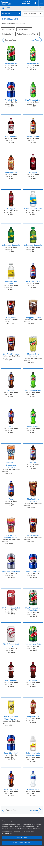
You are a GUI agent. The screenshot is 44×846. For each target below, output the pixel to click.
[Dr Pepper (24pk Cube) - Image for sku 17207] (11, 597)
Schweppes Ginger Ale (11, 245)
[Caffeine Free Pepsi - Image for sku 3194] (33, 125)
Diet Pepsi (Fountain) (11, 354)
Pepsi (11, 426)
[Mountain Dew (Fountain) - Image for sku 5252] (33, 343)
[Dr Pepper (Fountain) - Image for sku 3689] (33, 306)
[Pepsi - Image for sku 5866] (11, 415)
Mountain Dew (11, 64)
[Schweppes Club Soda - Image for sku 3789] (33, 198)
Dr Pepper (33, 173)
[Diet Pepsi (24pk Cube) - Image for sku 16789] (11, 560)
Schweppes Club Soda (33, 209)
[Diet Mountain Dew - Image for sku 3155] (33, 89)
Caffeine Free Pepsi (33, 136)
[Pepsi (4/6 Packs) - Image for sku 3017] (11, 89)
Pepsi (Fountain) (33, 535)
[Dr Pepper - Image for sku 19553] (33, 669)
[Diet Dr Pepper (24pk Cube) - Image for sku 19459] (11, 633)
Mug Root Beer (11, 173)
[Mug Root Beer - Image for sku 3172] (11, 161)
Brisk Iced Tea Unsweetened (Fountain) (11, 465)
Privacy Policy (8, 833)
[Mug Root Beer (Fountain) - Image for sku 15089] (33, 488)
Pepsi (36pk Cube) (11, 753)
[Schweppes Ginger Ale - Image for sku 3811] (33, 234)
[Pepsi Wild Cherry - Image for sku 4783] (33, 270)
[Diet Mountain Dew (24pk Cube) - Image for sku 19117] (33, 597)
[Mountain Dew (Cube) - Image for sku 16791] (33, 633)
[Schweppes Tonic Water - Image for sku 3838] (11, 270)
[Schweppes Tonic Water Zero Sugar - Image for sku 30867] (33, 742)
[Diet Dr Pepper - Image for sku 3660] (11, 125)
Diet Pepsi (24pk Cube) (11, 572)
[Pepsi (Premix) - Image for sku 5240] (11, 306)
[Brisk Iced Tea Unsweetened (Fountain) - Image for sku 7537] (11, 452)
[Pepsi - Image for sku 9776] (11, 488)
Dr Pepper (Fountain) (33, 318)
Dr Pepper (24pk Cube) (11, 608)
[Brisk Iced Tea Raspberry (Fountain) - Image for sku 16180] (11, 524)
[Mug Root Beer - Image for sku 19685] (33, 705)
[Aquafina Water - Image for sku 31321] (33, 778)
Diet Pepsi (11, 390)
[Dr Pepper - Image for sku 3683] (11, 198)
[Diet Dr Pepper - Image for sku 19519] (11, 669)
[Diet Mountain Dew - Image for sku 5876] (33, 379)
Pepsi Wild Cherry (33, 281)
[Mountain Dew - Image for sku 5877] (33, 415)
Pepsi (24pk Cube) (33, 572)
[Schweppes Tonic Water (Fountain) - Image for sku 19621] (11, 705)
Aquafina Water (33, 789)
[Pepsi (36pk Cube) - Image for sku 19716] (11, 742)
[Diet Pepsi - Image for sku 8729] (33, 452)
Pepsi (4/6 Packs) (11, 100)
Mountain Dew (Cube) (33, 644)
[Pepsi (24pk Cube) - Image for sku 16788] (33, 560)
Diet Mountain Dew (33, 100)
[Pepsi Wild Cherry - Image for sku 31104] (11, 778)
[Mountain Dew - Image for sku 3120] (11, 52)
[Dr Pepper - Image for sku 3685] (33, 161)
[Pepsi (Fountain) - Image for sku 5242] (33, 524)
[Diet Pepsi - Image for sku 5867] (11, 379)
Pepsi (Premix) (11, 318)
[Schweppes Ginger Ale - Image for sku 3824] (11, 234)
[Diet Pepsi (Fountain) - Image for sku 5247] (11, 343)
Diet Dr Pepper (11, 136)
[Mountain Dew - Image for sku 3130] (33, 52)
